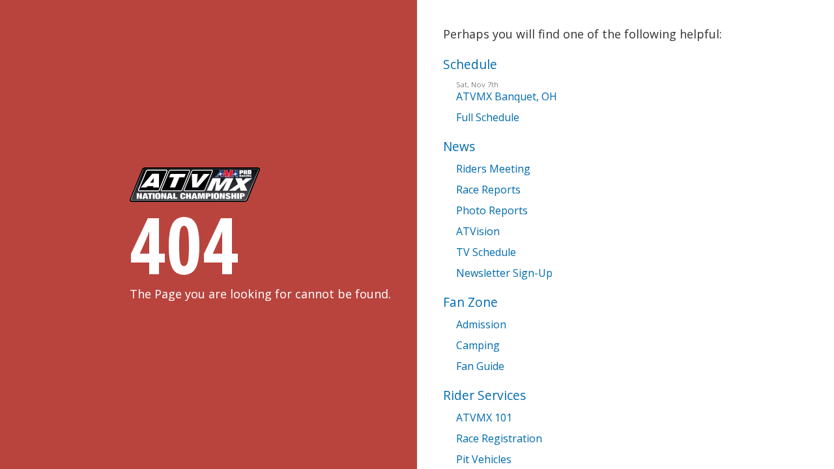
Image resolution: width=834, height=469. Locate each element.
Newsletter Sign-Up (504, 273)
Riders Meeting (493, 169)
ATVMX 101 (484, 417)
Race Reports (488, 189)
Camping (478, 345)
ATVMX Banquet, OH (506, 91)
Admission (481, 324)
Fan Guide (480, 366)
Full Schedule (487, 117)
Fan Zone (470, 302)
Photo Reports (492, 210)
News (459, 146)
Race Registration (499, 438)
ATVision (478, 231)
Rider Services (484, 395)
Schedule (470, 64)
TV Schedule (486, 252)
